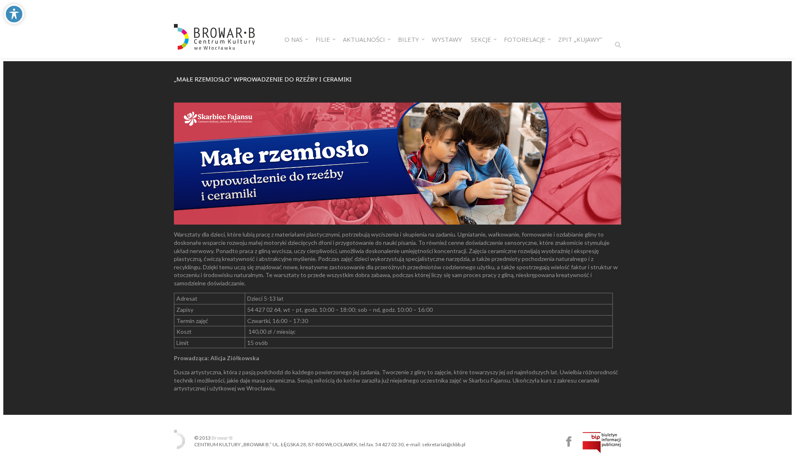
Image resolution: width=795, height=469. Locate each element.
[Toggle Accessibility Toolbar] (14, 14)
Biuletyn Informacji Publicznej (602, 442)
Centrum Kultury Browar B (568, 441)
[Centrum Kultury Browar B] (214, 29)
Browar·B (222, 438)
